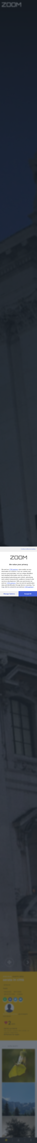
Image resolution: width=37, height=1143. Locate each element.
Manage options (9, 594)
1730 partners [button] (13, 569)
